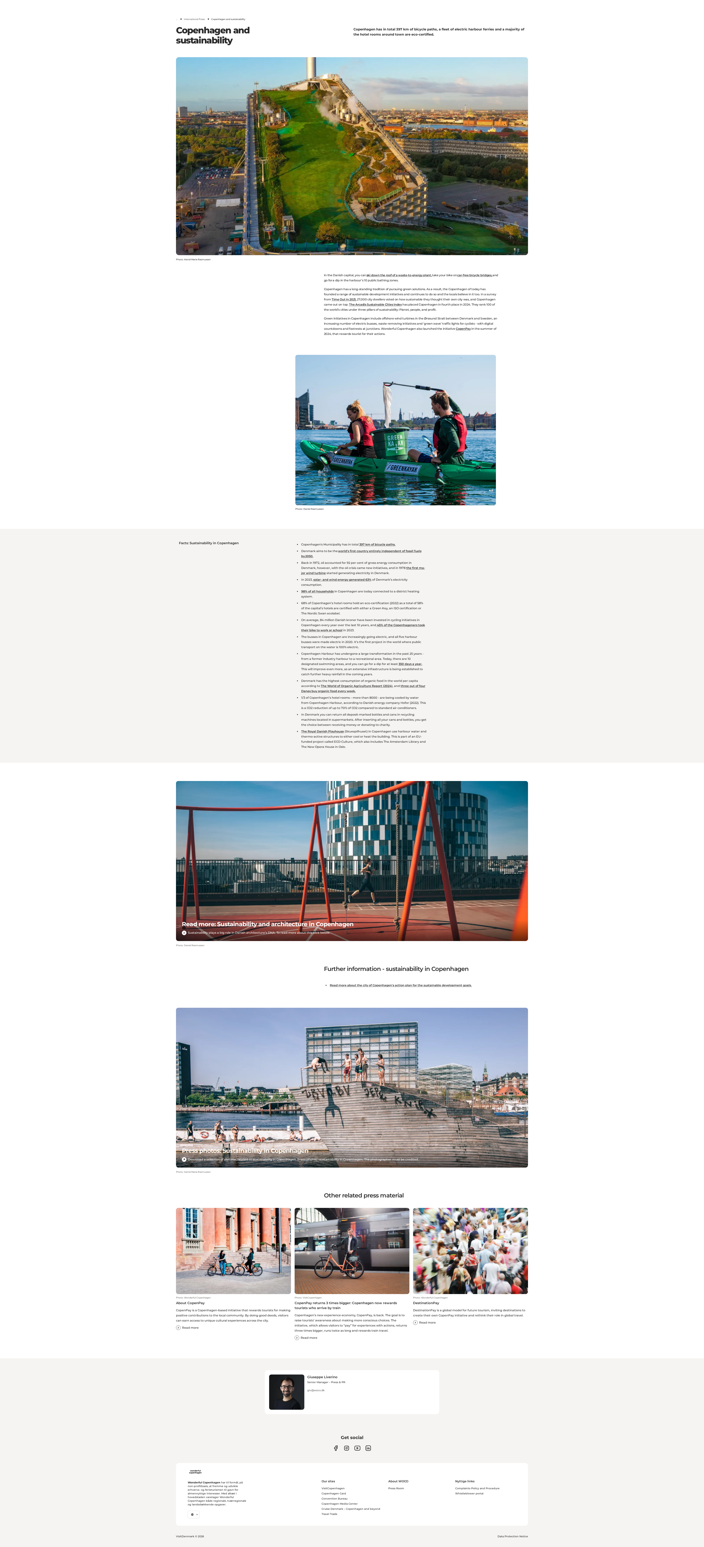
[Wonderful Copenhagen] (195, 1472)
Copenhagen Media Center (340, 1503)
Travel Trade (329, 1514)
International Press (194, 19)
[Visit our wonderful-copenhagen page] (368, 1448)
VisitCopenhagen (333, 1488)
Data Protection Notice (513, 1536)
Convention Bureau (334, 1498)
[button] (233, 1313)
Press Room (396, 1488)
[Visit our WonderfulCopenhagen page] (357, 1448)
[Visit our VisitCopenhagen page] (336, 1448)
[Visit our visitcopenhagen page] (346, 1448)
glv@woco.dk (315, 1390)
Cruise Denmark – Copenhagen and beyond (351, 1509)
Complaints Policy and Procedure (477, 1488)
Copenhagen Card (334, 1493)
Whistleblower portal (469, 1493)
